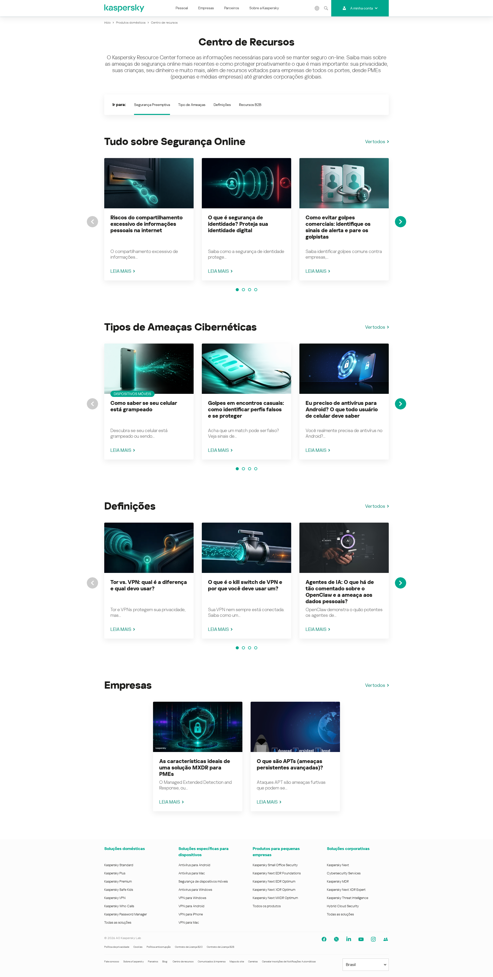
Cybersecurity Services (344, 873)
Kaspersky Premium (118, 881)
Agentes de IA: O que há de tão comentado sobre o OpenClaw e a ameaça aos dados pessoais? (340, 591)
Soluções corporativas (348, 848)
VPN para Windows (192, 898)
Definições (222, 105)
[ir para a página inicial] (124, 8)
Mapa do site (237, 961)
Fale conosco (111, 961)
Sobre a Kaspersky (264, 8)
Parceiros (231, 8)
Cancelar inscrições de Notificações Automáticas (289, 961)
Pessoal (182, 8)
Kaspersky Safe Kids (118, 890)
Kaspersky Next (338, 865)
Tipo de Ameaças (191, 105)
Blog (164, 961)
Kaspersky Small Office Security (275, 865)
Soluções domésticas (124, 848)
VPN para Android (191, 906)
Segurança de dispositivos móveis (203, 881)
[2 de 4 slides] (243, 290)
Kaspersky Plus (114, 873)
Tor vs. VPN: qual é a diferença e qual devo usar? (148, 585)
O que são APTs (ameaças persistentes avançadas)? (290, 764)
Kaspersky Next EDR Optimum (274, 881)
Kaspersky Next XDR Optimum (274, 890)
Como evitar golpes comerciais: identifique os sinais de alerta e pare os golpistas (338, 227)
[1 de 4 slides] (237, 290)
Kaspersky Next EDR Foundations (277, 873)
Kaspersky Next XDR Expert (346, 890)
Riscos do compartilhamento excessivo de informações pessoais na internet (146, 223)
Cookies (138, 946)
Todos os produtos (267, 906)
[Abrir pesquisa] (326, 8)
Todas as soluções (117, 922)
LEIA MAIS (120, 271)
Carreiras (253, 961)
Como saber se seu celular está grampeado (143, 406)
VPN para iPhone (190, 914)
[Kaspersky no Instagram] (373, 939)
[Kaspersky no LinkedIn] (349, 939)
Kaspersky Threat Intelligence (347, 898)
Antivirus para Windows (195, 890)
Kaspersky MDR (338, 881)
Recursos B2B (250, 105)
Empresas (206, 8)
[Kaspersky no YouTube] (361, 939)
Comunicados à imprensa (211, 961)
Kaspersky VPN (115, 898)
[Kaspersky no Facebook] (324, 939)
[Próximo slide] (400, 221)
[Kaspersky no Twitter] (336, 939)
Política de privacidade (116, 946)
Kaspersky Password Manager (125, 914)
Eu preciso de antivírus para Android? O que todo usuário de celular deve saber (342, 409)
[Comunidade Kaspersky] (386, 939)
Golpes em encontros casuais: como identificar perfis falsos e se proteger (246, 409)
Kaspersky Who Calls (119, 906)
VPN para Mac (188, 922)
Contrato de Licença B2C (189, 946)
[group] (149, 219)
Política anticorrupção (159, 946)
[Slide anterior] (92, 221)
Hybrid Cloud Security (343, 906)
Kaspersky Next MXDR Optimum (275, 898)
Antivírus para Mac (191, 873)
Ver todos (375, 141)
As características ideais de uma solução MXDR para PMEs (194, 767)
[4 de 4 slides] (256, 290)
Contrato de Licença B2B (220, 946)
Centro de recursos (183, 961)
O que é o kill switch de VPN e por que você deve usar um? (245, 585)
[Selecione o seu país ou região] (317, 8)
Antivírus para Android (194, 865)
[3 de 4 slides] (249, 290)
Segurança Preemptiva (152, 105)
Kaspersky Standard (118, 865)
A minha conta (361, 8)
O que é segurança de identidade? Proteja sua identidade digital (238, 223)
